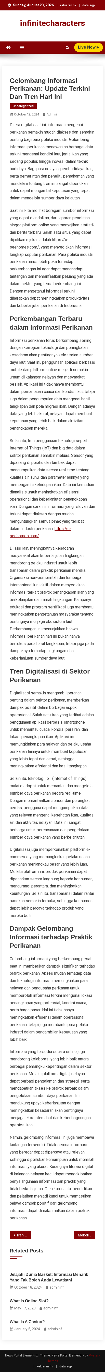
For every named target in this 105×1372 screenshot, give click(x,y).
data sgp (88, 5)
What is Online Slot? (29, 1301)
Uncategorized (23, 106)
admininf (53, 114)
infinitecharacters (52, 23)
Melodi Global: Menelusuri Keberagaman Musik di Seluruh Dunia (86, 1235)
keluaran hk (68, 5)
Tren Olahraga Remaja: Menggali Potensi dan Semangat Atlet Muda (23, 1235)
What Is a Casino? (27, 1322)
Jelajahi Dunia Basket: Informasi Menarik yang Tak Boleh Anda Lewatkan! (49, 1277)
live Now (87, 47)
